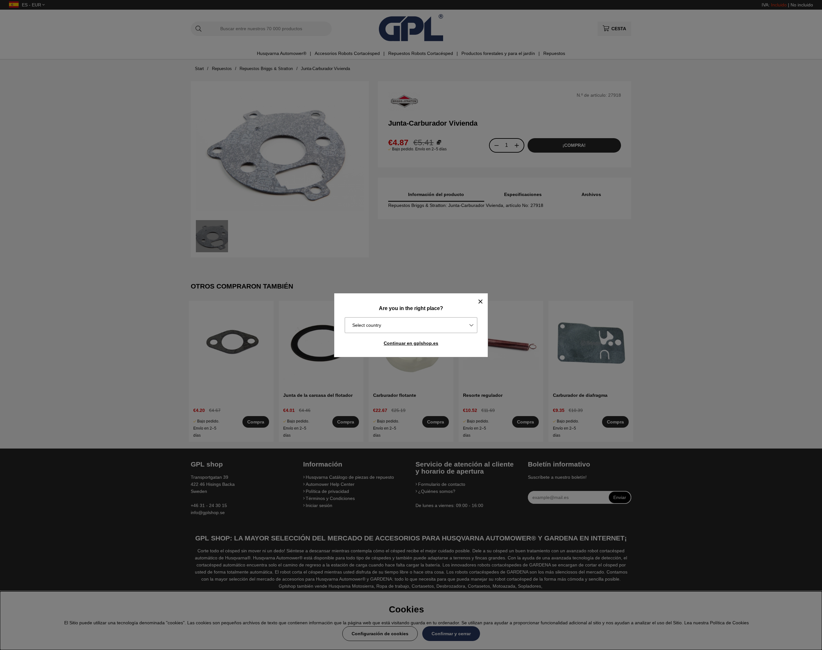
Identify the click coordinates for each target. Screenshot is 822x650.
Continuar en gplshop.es (411, 343)
